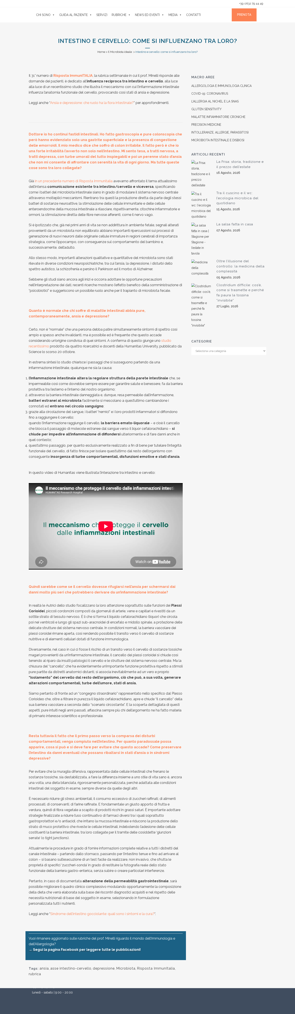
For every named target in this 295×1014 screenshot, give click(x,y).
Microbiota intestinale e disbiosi (217, 140)
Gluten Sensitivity (206, 109)
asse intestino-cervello (70, 968)
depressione (104, 968)
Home (101, 51)
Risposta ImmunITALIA (73, 76)
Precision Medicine (206, 124)
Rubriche (119, 15)
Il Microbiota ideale (120, 51)
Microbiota (125, 968)
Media (173, 15)
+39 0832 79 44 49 (251, 3)
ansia (44, 968)
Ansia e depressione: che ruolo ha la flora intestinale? (92, 103)
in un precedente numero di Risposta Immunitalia (74, 181)
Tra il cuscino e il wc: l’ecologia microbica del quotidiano (237, 198)
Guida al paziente (73, 15)
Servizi (101, 15)
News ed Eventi (147, 15)
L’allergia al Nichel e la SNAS (215, 101)
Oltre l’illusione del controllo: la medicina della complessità (240, 266)
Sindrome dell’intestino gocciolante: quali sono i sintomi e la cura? (102, 914)
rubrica (35, 974)
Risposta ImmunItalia (156, 968)
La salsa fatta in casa (234, 224)
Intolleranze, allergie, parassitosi (220, 132)
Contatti (193, 15)
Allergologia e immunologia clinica (221, 86)
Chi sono (43, 15)
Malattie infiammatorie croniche (218, 117)
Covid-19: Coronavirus (209, 93)
